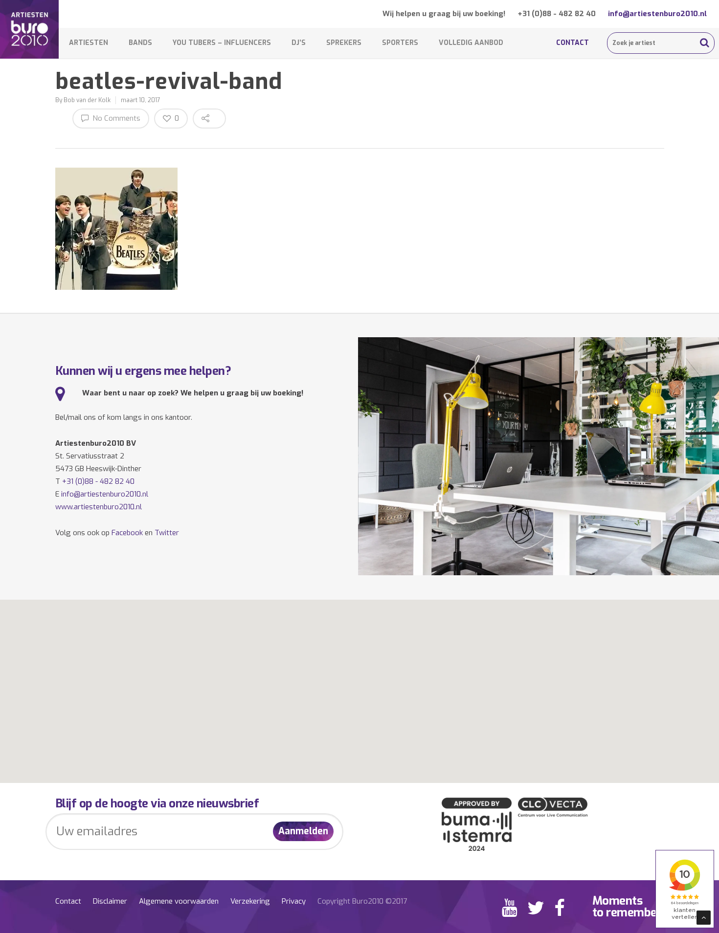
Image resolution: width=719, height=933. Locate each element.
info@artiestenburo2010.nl (657, 14)
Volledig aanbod (471, 42)
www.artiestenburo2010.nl (98, 507)
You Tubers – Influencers (222, 42)
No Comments (115, 118)
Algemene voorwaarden (179, 901)
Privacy (294, 901)
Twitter (167, 533)
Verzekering (250, 901)
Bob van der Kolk (87, 100)
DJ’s (299, 42)
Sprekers (343, 42)
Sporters (400, 42)
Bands (140, 42)
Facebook (127, 533)
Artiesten (88, 42)
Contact (572, 42)
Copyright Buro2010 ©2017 (362, 901)
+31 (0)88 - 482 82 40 (556, 14)
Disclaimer (110, 901)
